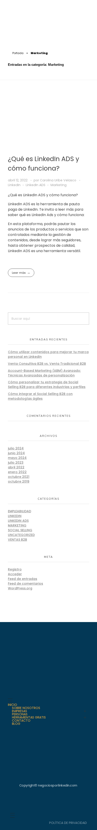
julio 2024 (16, 448)
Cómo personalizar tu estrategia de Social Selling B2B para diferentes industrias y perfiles (46, 384)
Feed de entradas (22, 579)
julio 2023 (15, 462)
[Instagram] (33, 800)
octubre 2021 (18, 476)
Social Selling (20, 530)
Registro (15, 569)
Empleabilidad (19, 511)
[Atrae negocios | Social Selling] (21, 23)
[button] (89, 8)
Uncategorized (21, 535)
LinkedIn (14, 185)
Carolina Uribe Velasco (58, 180)
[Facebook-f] (63, 800)
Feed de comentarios (25, 583)
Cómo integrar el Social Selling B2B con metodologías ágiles (40, 396)
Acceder (15, 574)
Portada (17, 53)
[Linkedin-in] (48, 800)
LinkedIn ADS (35, 185)
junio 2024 (16, 453)
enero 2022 (17, 472)
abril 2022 (16, 467)
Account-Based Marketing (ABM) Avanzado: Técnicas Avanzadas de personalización (44, 373)
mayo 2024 (17, 458)
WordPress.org (20, 588)
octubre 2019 (18, 481)
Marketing (59, 185)
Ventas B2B (17, 539)
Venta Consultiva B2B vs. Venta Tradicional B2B (47, 363)
